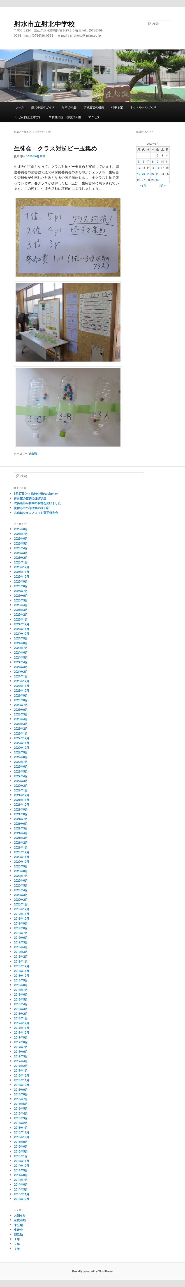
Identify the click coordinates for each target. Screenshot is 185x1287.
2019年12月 (21, 909)
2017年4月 (21, 1061)
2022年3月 (21, 781)
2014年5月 (21, 1189)
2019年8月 (21, 928)
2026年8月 (21, 529)
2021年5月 (21, 828)
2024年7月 (21, 648)
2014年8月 (21, 1175)
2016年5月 (21, 1108)
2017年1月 (21, 1070)
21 (148, 174)
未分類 (33, 453)
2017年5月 (21, 1056)
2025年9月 (21, 581)
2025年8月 (21, 586)
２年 (17, 1244)
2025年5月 (21, 600)
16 (157, 167)
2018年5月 (21, 999)
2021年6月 (21, 823)
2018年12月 (21, 966)
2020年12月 (21, 852)
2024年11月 (21, 629)
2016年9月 (21, 1089)
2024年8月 (21, 643)
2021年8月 (21, 814)
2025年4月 (21, 605)
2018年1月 (21, 1018)
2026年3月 (21, 553)
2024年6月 (21, 652)
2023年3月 (21, 724)
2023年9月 (21, 695)
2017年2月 (21, 1066)
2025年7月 (21, 591)
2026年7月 (21, 534)
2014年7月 (21, 1180)
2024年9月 (21, 638)
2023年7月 (21, 705)
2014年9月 (21, 1170)
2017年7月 (21, 1047)
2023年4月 (21, 719)
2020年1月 (21, 904)
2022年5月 (21, 771)
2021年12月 (21, 795)
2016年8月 (21, 1094)
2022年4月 (21, 776)
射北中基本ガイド (43, 107)
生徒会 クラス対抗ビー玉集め (55, 148)
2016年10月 (21, 1085)
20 (143, 174)
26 (138, 180)
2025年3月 (21, 610)
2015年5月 (21, 1151)
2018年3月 (21, 1009)
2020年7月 (21, 876)
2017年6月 (21, 1051)
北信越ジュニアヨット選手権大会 (36, 512)
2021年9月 (21, 809)
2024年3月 (21, 667)
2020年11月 (21, 857)
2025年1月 (21, 619)
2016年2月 (21, 1123)
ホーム (19, 107)
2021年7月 (21, 819)
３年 (17, 1248)
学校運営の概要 (93, 107)
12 (138, 167)
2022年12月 (21, 738)
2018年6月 (21, 994)
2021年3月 (21, 838)
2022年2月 (21, 785)
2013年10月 (21, 1199)
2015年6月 (21, 1146)
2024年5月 (21, 657)
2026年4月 (21, 548)
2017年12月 (21, 1023)
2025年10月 (21, 576)
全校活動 (20, 1220)
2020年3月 (21, 895)
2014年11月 (21, 1161)
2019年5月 (21, 942)
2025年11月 (21, 572)
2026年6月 (21, 538)
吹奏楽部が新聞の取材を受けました (37, 503)
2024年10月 (21, 633)
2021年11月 (21, 800)
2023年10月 (21, 690)
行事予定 (117, 107)
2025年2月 (21, 614)
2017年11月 (21, 1028)
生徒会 (18, 1229)
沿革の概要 (69, 107)
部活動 (18, 1234)
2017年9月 (21, 1037)
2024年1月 (21, 676)
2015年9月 (21, 1142)
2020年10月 (21, 861)
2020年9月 (21, 866)
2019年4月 (21, 947)
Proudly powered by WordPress (92, 1271)
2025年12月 (21, 567)
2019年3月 (21, 952)
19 (138, 174)
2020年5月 (21, 885)
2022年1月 (21, 790)
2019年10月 (21, 918)
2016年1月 (21, 1127)
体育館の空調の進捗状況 (30, 498)
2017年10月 (21, 1032)
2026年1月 (21, 562)
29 (153, 180)
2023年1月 (21, 733)
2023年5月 (21, 714)
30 (157, 180)
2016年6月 (21, 1104)
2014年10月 (21, 1165)
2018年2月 (21, 1013)
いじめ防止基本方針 (28, 117)
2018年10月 (21, 975)
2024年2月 (21, 671)
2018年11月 (21, 971)
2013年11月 (21, 1194)
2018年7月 (21, 990)
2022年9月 (21, 752)
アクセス (94, 117)
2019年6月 (21, 937)
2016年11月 (21, 1080)
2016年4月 (21, 1113)
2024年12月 (21, 624)
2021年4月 (21, 833)
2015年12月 (21, 1132)
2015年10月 (21, 1137)
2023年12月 (21, 681)
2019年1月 (21, 961)
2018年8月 (21, 985)
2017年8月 (21, 1042)
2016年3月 (21, 1118)
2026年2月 (21, 557)
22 (153, 174)
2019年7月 (21, 933)
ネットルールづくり (143, 107)
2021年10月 (21, 804)
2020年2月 (21, 899)
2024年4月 (21, 662)
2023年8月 (21, 700)
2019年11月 (21, 914)
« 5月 (142, 185)
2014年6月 (21, 1184)
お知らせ (20, 1215)
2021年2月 (21, 842)
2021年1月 (21, 847)
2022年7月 (21, 762)
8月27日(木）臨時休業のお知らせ (36, 493)
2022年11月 (21, 743)
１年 (17, 1239)
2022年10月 (21, 747)
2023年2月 (21, 728)
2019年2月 (21, 956)
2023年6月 (21, 709)
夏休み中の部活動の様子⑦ (31, 508)
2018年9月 (21, 980)
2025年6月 (21, 595)
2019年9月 (21, 923)
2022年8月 (21, 757)
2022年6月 (21, 766)
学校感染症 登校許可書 (65, 117)
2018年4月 (21, 1004)
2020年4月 (21, 890)
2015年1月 (21, 1156)
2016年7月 (21, 1099)
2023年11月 (21, 686)
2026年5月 (21, 543)
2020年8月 (21, 871)
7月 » (162, 185)
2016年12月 (21, 1075)
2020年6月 (21, 880)
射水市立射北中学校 (44, 23)
